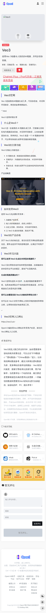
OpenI (22, 605)
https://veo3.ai (7, 322)
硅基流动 (29, 576)
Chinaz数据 (24, 357)
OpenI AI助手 (10, 576)
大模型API (23, 587)
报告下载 (23, 590)
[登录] (38, 4)
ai (16, 65)
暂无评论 (10, 485)
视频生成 (23, 65)
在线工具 (20, 576)
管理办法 (12, 587)
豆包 (37, 576)
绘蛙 (33, 579)
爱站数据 (11, 357)
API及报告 (23, 583)
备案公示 (12, 583)
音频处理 (6, 45)
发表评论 (37, 524)
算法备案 (12, 590)
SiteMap (22, 607)
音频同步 (32, 65)
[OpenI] (7, 3)
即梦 (28, 579)
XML (27, 607)
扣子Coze (20, 579)
